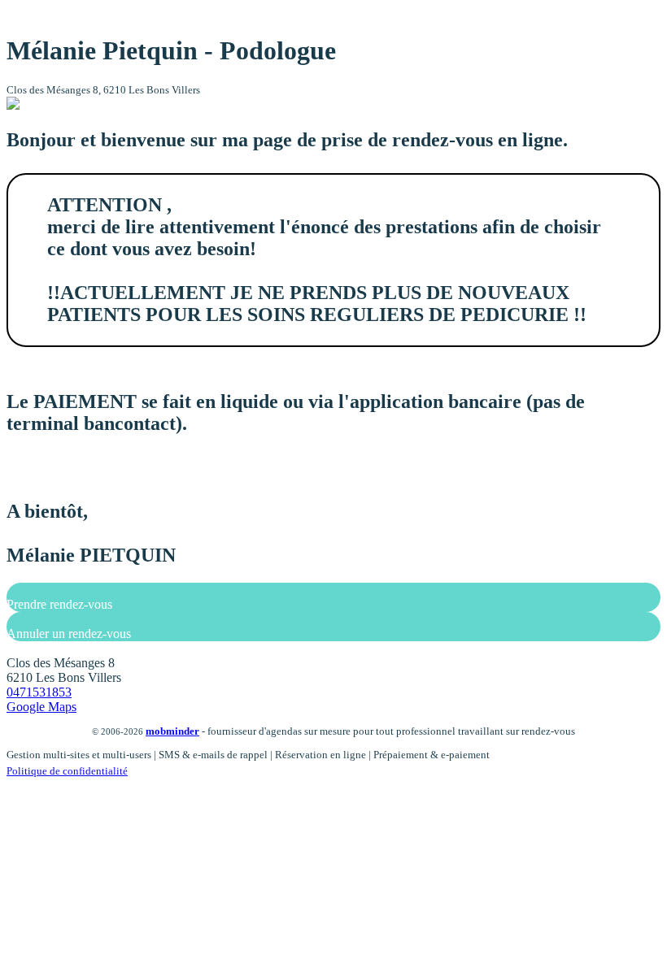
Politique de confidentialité (67, 771)
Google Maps (41, 707)
